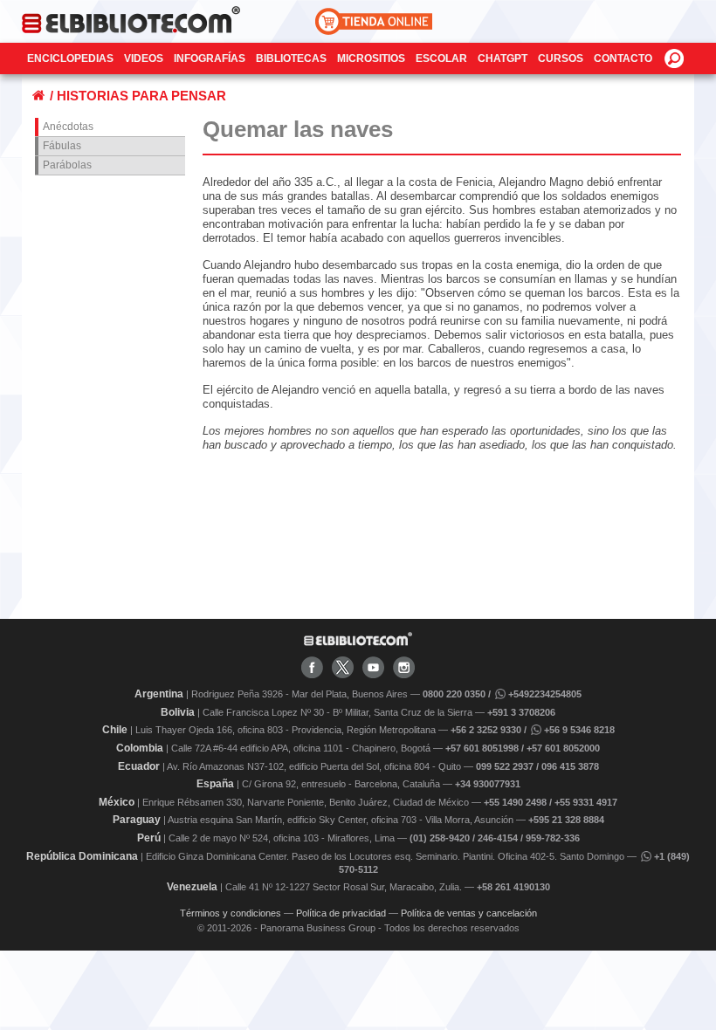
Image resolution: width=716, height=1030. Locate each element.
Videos (143, 58)
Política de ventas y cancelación (469, 913)
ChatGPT (502, 58)
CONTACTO (623, 58)
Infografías (209, 58)
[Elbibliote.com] (358, 642)
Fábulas (62, 146)
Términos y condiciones (230, 913)
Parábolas (67, 165)
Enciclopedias (70, 58)
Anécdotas (68, 126)
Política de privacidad (341, 913)
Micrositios (371, 58)
